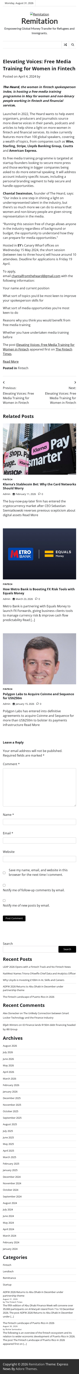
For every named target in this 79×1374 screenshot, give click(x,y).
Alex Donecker (11, 1013)
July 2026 (8, 1052)
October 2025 (10, 1111)
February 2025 (11, 1163)
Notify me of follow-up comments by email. (34, 890)
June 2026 (8, 1059)
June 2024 (8, 1216)
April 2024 (8, 1229)
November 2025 (12, 1104)
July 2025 (8, 1131)
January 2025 (10, 1170)
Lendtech (8, 1271)
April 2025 (8, 1150)
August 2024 (10, 1203)
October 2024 (10, 1190)
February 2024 (11, 1242)
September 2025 (12, 1117)
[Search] (72, 44)
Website (9, 852)
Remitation (39, 20)
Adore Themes (26, 1369)
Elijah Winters (10, 1025)
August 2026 (10, 1045)
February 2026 (11, 1085)
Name (8, 815)
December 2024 (12, 1177)
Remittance (9, 1278)
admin (6, 494)
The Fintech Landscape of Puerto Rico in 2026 (28, 996)
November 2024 (12, 1183)
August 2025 (10, 1124)
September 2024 (12, 1196)
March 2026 (9, 1078)
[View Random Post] (65, 44)
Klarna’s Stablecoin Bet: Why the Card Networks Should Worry (39, 486)
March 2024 (9, 1235)
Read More (11, 361)
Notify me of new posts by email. (26, 905)
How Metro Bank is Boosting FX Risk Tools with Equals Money (39, 591)
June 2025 (8, 1137)
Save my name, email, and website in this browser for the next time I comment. (38, 872)
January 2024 (10, 1249)
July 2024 (8, 1209)
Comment (11, 764)
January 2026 (10, 1091)
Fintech (23, 368)
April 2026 (8, 1072)
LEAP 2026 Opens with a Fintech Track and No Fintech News (37, 966)
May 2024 (8, 1222)
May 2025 (8, 1144)
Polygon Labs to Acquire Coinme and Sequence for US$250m (38, 696)
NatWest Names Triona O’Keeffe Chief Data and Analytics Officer (39, 973)
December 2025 (12, 1098)
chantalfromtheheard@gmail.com (36, 276)
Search (8, 944)
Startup (7, 1284)
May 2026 (8, 1065)
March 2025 (9, 1157)
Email (8, 833)
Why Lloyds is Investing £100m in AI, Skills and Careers (33, 980)
